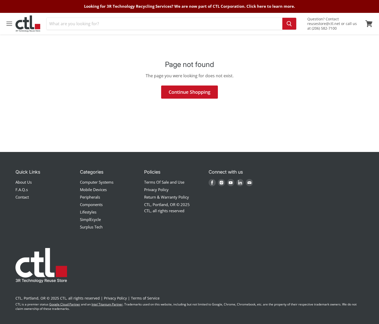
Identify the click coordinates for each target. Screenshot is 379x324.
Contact (22, 197)
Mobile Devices (93, 189)
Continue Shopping (189, 92)
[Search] (289, 24)
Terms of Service (145, 298)
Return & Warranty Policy (166, 197)
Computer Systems (96, 182)
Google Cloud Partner (64, 304)
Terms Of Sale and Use (164, 182)
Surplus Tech (91, 226)
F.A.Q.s (21, 189)
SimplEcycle (90, 219)
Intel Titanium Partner (107, 304)
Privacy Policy (156, 189)
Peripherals (90, 197)
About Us (23, 182)
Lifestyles (88, 212)
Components (91, 204)
